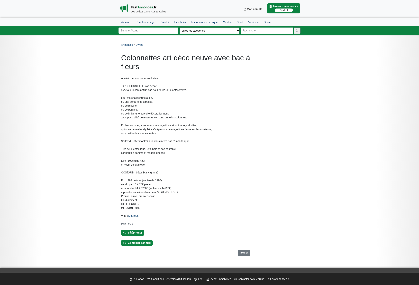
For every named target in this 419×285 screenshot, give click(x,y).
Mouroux (133, 215)
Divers (267, 22)
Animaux (126, 22)
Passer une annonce (285, 8)
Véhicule (253, 22)
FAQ (200, 279)
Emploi (165, 22)
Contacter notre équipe (250, 279)
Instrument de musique (204, 22)
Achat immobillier (220, 279)
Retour (244, 253)
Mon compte (254, 9)
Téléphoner (134, 232)
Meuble (227, 22)
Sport (240, 22)
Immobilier (180, 22)
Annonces (127, 44)
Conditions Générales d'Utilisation (170, 279)
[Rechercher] (297, 31)
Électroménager (146, 22)
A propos (138, 279)
